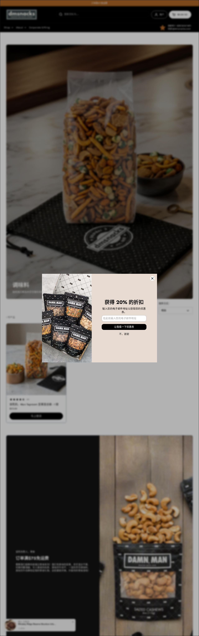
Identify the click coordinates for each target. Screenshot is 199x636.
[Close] (152, 278)
